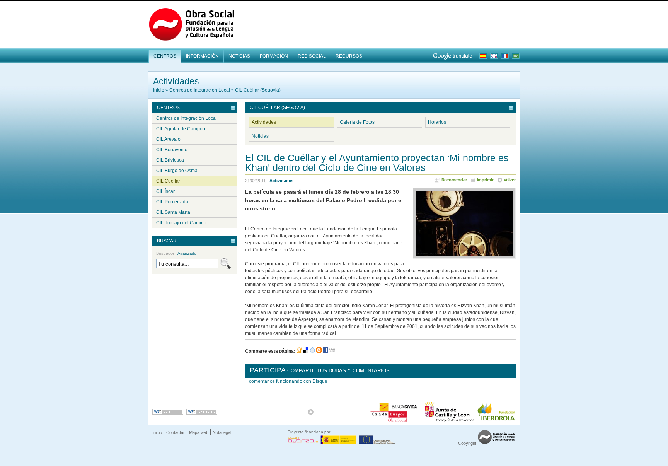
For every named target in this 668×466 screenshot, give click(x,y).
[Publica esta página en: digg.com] (332, 351)
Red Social (312, 56)
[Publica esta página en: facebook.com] (325, 351)
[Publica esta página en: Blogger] (319, 351)
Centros (164, 56)
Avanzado (186, 253)
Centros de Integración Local (199, 90)
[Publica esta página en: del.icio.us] (305, 351)
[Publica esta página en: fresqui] (312, 351)
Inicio (158, 90)
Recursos (349, 56)
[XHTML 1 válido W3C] (201, 412)
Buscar (167, 241)
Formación (274, 56)
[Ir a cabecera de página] (311, 412)
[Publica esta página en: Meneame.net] (299, 351)
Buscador (176, 253)
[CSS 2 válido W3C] (167, 412)
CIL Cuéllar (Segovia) (258, 90)
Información (202, 56)
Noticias (239, 56)
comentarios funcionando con (288, 381)
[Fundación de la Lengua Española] (496, 443)
